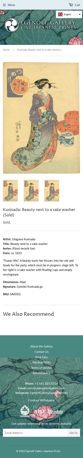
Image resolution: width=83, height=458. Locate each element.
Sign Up (73, 432)
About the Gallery (41, 346)
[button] (69, 14)
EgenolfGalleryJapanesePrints (49, 392)
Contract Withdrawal (41, 400)
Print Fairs (41, 357)
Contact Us (42, 351)
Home (6, 49)
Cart (77, 5)
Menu (11, 5)
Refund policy (41, 373)
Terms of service (41, 367)
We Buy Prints (41, 362)
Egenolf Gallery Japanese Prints (43, 451)
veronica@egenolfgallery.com (46, 388)
